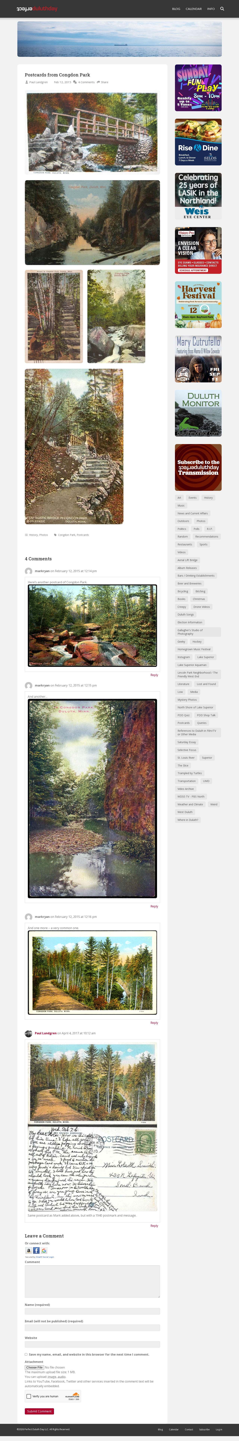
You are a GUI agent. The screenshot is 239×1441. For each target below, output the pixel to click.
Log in (219, 1429)
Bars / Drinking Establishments (196, 575)
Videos (182, 552)
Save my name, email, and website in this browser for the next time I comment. (89, 1354)
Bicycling (183, 591)
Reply (154, 675)
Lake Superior (205, 657)
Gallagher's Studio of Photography (190, 632)
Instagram (184, 657)
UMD (206, 781)
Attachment (34, 1362)
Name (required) (37, 1305)
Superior (207, 757)
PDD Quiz (184, 715)
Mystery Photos (187, 699)
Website (31, 1338)
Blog (160, 1429)
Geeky (181, 641)
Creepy (182, 607)
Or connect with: (37, 1243)
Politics (182, 529)
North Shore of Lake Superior (195, 707)
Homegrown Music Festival (194, 649)
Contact (189, 1429)
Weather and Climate (190, 804)
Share (104, 82)
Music (181, 505)
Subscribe (204, 1429)
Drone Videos (201, 607)
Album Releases (187, 568)
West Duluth (185, 812)
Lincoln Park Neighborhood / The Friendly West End (198, 674)
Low (180, 692)
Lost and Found (206, 684)
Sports (203, 544)
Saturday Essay (187, 742)
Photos (43, 535)
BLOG (176, 8)
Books (181, 599)
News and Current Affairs (193, 513)
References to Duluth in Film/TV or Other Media (197, 732)
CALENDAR (194, 8)
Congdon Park (66, 535)
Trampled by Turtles (190, 773)
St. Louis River (186, 757)
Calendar (174, 1429)
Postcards (83, 535)
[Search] (220, 8)
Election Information (190, 622)
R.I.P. (210, 529)
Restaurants (185, 544)
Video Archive (186, 789)
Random (183, 536)
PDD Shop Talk (206, 715)
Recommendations (206, 536)
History (33, 535)
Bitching (200, 591)
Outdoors (183, 521)
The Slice (183, 765)
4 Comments (86, 82)
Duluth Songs (186, 614)
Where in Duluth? (188, 820)
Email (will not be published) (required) (54, 1321)
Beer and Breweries (189, 583)
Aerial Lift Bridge (188, 560)
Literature (183, 684)
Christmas (199, 599)
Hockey (197, 641)
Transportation (187, 781)
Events (193, 497)
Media (194, 692)
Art (179, 497)
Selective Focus (187, 750)
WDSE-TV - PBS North (191, 796)
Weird (213, 804)
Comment (32, 1262)
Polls (196, 529)
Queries (202, 723)
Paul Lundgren (38, 82)
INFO (211, 8)
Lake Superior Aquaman (192, 665)
